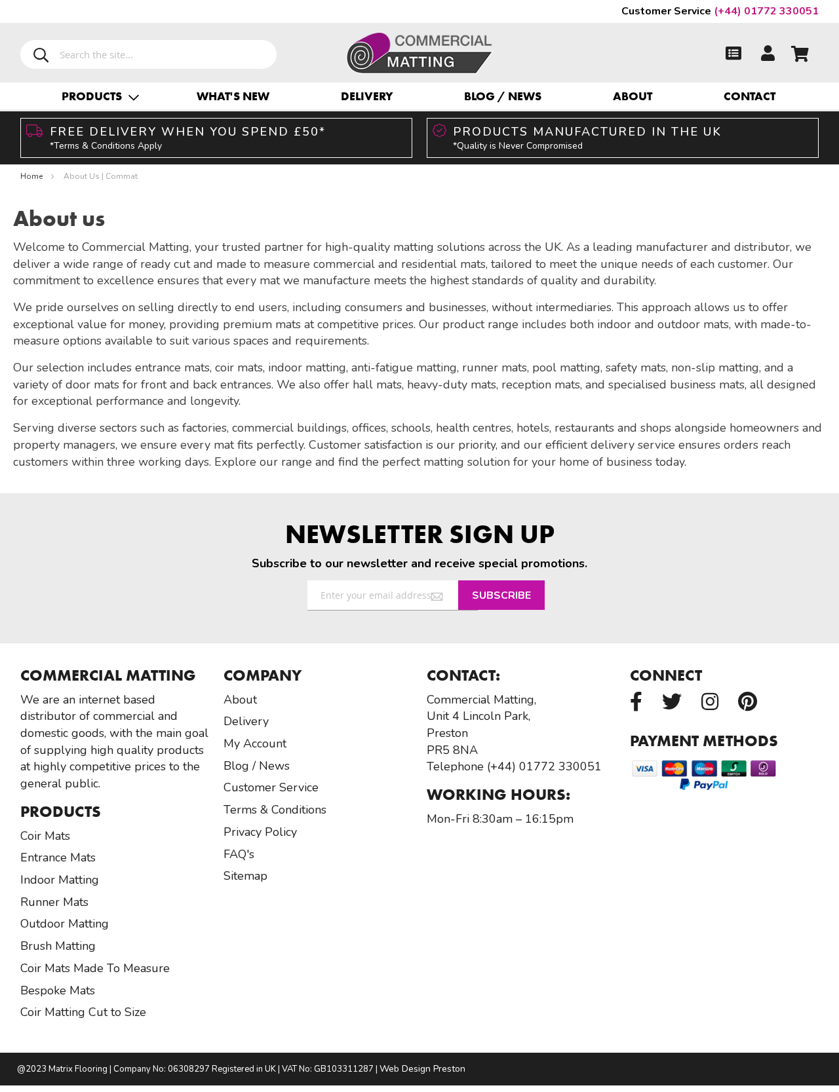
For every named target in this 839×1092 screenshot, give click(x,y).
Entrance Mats (58, 857)
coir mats (239, 367)
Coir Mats (45, 836)
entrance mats (172, 367)
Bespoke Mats (57, 990)
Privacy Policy (260, 832)
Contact (749, 96)
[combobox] (148, 54)
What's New (233, 96)
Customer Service (271, 787)
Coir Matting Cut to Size (83, 1012)
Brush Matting (58, 946)
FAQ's (239, 854)
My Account (255, 743)
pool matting (566, 367)
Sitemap (245, 876)
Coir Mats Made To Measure (95, 968)
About (632, 96)
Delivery (367, 96)
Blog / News (502, 96)
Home (32, 176)
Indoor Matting (59, 880)
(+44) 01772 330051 (720, 11)
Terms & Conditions (275, 810)
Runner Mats (54, 902)
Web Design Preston (422, 1069)
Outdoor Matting (64, 924)
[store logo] (420, 50)
